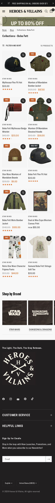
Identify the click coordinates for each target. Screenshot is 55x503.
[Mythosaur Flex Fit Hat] (14, 63)
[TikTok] (34, 398)
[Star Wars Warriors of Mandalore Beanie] (14, 155)
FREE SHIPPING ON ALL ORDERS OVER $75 (30, 3)
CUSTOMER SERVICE (16, 415)
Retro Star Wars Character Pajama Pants (13, 268)
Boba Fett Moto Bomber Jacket (12, 222)
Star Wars (7, 79)
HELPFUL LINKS (12, 426)
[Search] (46, 11)
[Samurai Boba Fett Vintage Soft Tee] (40, 247)
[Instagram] (12, 399)
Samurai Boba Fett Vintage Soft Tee (39, 268)
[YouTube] (20, 399)
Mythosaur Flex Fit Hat (12, 82)
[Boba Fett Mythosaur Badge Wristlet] (14, 109)
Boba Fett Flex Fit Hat (37, 174)
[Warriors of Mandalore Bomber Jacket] (40, 63)
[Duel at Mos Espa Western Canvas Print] (40, 201)
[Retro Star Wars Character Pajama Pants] (14, 247)
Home (4, 30)
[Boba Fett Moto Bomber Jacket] (14, 201)
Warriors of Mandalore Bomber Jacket (37, 84)
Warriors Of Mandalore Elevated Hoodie (38, 130)
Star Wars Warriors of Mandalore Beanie (11, 176)
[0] (51, 11)
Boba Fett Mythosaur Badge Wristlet (14, 130)
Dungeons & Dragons (40, 329)
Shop (12, 30)
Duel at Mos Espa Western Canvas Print (39, 222)
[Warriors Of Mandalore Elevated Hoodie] (40, 109)
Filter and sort (13, 45)
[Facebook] (5, 399)
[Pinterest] (27, 399)
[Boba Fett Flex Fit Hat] (40, 155)
